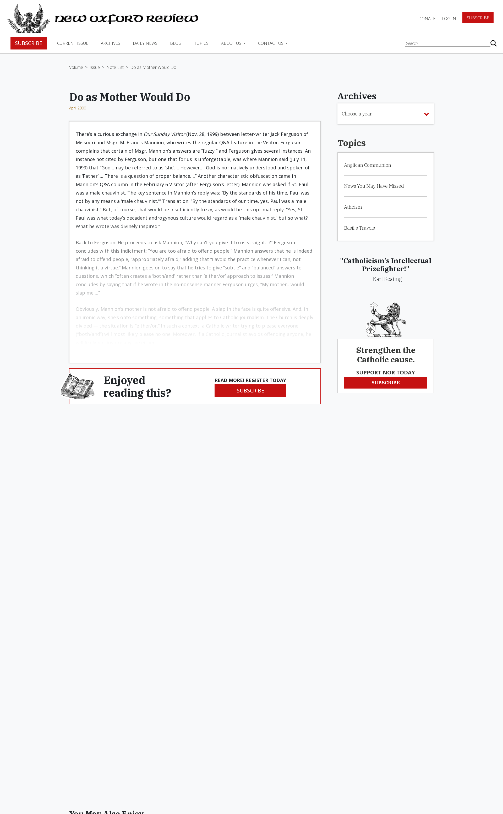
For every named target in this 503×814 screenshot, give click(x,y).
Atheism (353, 207)
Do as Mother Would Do (153, 67)
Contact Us (271, 43)
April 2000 (77, 108)
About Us (231, 43)
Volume (76, 67)
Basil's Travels (359, 228)
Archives (110, 43)
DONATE (426, 18)
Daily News (145, 43)
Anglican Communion (367, 165)
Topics (201, 43)
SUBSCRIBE (250, 390)
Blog (176, 43)
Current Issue (72, 43)
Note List (115, 67)
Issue (95, 67)
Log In (449, 18)
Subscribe (478, 18)
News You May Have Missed (374, 186)
